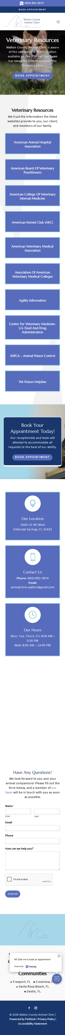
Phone (9, 835)
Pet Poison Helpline (32, 382)
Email (9, 822)
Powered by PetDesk (22, 1019)
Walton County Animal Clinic (26, 48)
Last (36, 816)
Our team (50, 57)
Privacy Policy (46, 1019)
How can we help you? (20, 848)
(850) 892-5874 (38, 578)
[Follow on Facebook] (29, 1008)
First (7, 816)
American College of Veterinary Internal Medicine (33, 196)
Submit (13, 894)
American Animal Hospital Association (32, 144)
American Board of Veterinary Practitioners (32, 170)
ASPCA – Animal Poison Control (32, 356)
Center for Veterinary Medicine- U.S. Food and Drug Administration (32, 328)
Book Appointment (32, 9)
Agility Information (32, 300)
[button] (57, 978)
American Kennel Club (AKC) (32, 222)
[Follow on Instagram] (35, 1008)
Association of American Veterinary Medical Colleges (32, 274)
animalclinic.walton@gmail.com (32, 587)
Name (9, 806)
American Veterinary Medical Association (32, 248)
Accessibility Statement (32, 1024)
